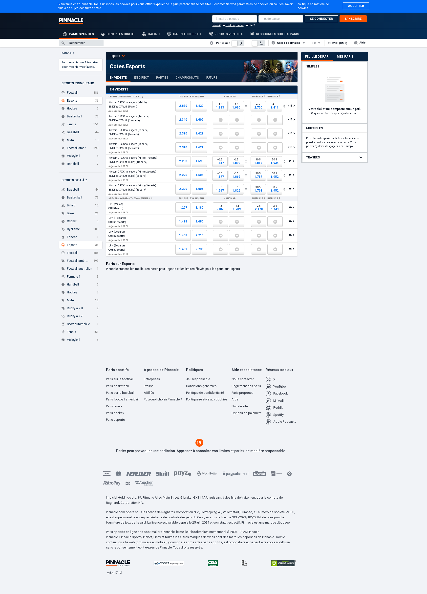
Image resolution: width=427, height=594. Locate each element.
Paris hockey (115, 413)
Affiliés (149, 393)
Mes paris (345, 56)
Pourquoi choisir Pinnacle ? (163, 399)
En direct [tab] (141, 77)
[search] (81, 43)
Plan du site (240, 406)
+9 (290, 161)
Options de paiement (246, 413)
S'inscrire (353, 19)
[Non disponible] (220, 120)
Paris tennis (114, 406)
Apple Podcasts (284, 421)
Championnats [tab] (187, 77)
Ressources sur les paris (277, 34)
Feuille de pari (317, 56)
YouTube (279, 386)
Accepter (356, 6)
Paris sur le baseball (120, 393)
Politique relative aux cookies (206, 399)
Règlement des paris (246, 386)
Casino (154, 34)
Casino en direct (187, 34)
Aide (362, 42)
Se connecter (321, 19)
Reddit (278, 407)
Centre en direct (121, 34)
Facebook (280, 393)
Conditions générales (201, 386)
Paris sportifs (81, 34)
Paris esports (115, 419)
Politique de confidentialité (205, 393)
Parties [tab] (162, 77)
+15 (290, 105)
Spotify (278, 415)
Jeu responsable (198, 379)
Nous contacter (243, 379)
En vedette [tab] (118, 77)
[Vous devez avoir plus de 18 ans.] (199, 445)
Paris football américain (123, 399)
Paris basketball (117, 386)
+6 (290, 207)
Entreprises (152, 379)
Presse (148, 386)
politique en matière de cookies (313, 6)
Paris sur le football (119, 379)
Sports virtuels (229, 34)
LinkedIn (279, 400)
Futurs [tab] (211, 77)
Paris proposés (242, 393)
